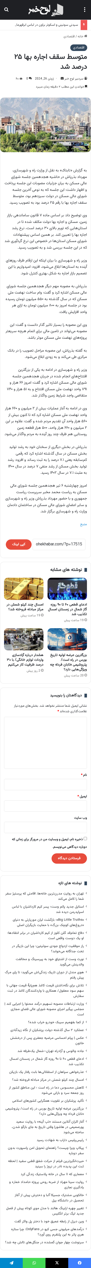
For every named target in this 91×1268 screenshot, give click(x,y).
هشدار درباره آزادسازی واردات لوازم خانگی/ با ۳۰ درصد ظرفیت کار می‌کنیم (25, 660)
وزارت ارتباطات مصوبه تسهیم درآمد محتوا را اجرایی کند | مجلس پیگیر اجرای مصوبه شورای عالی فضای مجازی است (44, 1009)
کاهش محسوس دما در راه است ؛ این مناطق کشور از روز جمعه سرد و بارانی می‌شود (46, 1090)
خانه (81, 36)
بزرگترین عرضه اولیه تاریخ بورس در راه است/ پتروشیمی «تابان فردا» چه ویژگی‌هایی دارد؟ (68, 662)
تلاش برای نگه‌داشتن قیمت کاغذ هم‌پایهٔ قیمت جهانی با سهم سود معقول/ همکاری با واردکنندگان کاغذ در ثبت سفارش (45, 991)
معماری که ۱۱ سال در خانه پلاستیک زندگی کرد (52, 1174)
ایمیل (82, 796)
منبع (83, 524)
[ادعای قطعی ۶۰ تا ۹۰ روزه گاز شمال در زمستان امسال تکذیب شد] (67, 589)
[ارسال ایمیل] (62, 78)
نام (84, 775)
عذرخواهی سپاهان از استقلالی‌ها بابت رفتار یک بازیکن (46, 1072)
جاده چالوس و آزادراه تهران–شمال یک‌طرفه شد (50, 1051)
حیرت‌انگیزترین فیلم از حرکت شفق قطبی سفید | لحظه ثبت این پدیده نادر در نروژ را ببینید (46, 1163)
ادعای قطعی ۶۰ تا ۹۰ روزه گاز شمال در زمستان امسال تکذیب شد (67, 609)
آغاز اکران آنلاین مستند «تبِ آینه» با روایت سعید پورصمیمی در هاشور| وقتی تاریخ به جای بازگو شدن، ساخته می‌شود (48, 1127)
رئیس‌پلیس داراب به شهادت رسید (60, 1140)
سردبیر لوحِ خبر (73, 78)
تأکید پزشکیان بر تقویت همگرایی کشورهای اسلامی (48, 1100)
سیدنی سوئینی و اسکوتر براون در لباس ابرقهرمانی (45, 25)
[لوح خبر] (45, 10)
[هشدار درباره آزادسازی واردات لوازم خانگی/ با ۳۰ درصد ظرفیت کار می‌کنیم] (23, 639)
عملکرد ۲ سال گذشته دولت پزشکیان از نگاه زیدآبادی (47, 1030)
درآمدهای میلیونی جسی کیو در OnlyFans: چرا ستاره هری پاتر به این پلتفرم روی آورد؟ (47, 1232)
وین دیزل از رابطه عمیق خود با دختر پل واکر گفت (49, 1221)
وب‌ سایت (80, 818)
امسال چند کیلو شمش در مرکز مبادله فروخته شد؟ (25, 607)
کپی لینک (18, 544)
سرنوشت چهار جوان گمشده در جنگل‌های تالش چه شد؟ (44, 1242)
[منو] (84, 11)
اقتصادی (69, 36)
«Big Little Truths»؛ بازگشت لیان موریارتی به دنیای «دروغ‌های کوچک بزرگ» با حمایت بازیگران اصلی (48, 922)
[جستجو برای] (6, 11)
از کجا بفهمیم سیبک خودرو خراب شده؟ (56, 1022)
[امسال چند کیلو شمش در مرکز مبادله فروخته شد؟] (23, 589)
